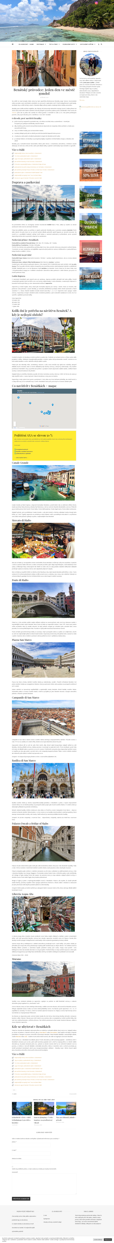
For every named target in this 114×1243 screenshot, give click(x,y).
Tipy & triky (53, 44)
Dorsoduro (53, 1032)
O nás (45, 1215)
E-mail (14, 1150)
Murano (18, 1036)
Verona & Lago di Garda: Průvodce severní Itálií (28, 178)
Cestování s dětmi (86, 44)
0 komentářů (72, 1094)
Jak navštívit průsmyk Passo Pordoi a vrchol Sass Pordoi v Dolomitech (34, 170)
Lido (26, 1036)
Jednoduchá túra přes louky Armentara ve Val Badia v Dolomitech (32, 167)
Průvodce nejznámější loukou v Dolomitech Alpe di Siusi (30, 164)
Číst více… (82, 100)
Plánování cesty (69, 44)
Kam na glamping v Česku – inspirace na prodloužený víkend (44, 1120)
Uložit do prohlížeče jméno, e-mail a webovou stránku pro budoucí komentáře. (34, 1169)
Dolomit (14, 112)
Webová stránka (16, 1158)
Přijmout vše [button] (108, 1239)
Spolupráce (46, 1218)
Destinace (40, 44)
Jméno (14, 1142)
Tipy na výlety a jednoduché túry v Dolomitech (27, 1060)
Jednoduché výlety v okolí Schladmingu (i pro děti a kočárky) (21, 1120)
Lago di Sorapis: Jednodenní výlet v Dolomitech (27, 159)
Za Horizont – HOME (26, 44)
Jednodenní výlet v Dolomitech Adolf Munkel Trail (28, 172)
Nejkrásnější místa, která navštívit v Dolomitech (27, 153)
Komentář (15, 1172)
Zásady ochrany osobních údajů (52, 1222)
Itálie (14, 1090)
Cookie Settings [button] (98, 1239)
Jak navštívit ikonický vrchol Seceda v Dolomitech (28, 161)
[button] (43, 202)
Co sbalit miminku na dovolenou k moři (23, 1224)
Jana (15, 1094)
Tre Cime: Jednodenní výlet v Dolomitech (26, 156)
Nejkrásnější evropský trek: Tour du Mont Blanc (27, 175)
